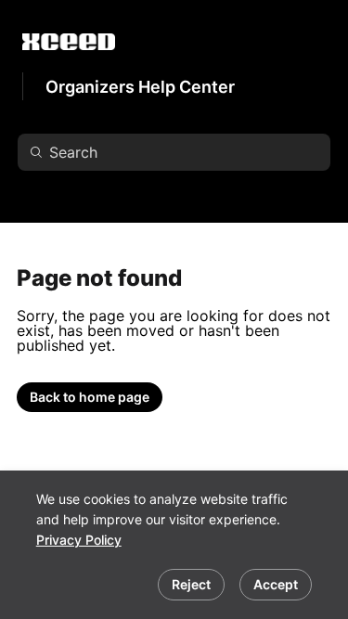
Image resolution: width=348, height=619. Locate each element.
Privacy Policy (79, 540)
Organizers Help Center (140, 87)
